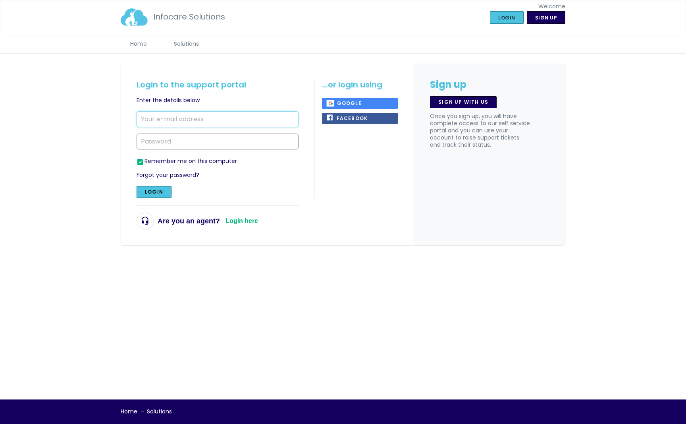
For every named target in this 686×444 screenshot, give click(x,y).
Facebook (352, 118)
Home (138, 44)
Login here (241, 220)
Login (154, 191)
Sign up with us (463, 102)
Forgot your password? (168, 175)
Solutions (186, 44)
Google (349, 103)
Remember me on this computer (191, 161)
